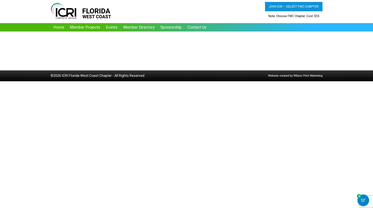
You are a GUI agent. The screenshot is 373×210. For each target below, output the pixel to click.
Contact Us (196, 27)
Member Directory (139, 27)
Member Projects (85, 27)
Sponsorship (171, 27)
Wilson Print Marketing (308, 76)
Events (112, 27)
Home (58, 27)
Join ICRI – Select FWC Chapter (294, 6)
